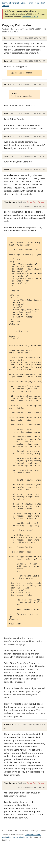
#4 (44, 136)
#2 (44, 84)
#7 (44, 206)
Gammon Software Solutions (14, 3)
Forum (30, 3)
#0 (44, 38)
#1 (44, 61)
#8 (5, 728)
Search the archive (30, 17)
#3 (44, 113)
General (5, 5)
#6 (44, 170)
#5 (44, 156)
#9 (44, 787)
